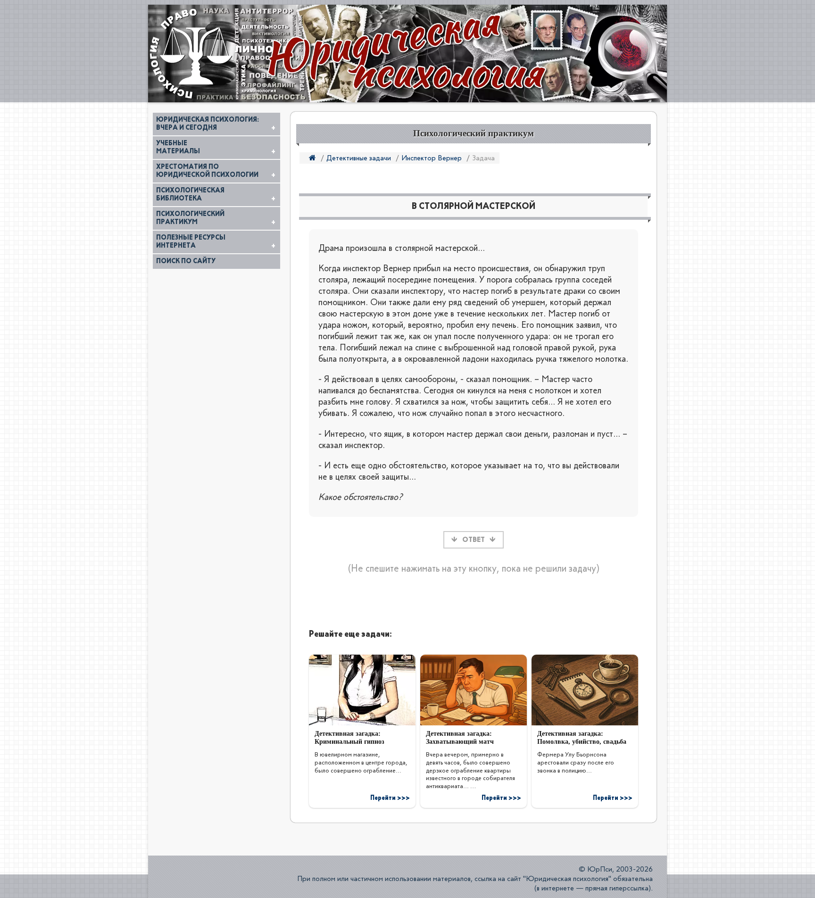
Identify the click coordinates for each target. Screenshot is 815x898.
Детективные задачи (358, 158)
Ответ (473, 539)
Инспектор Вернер (431, 158)
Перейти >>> (390, 798)
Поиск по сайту (186, 261)
